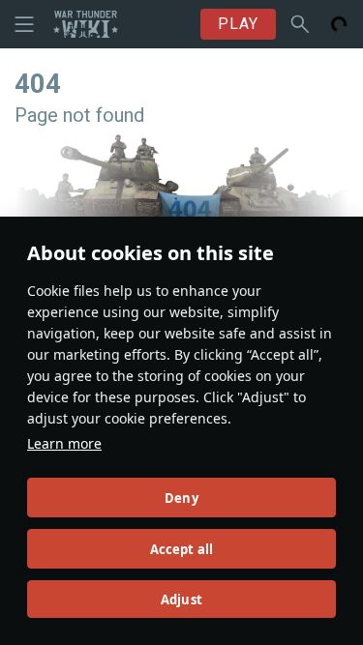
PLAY (238, 24)
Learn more (64, 443)
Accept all (182, 549)
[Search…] (300, 24)
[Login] (338, 24)
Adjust (181, 599)
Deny (181, 498)
